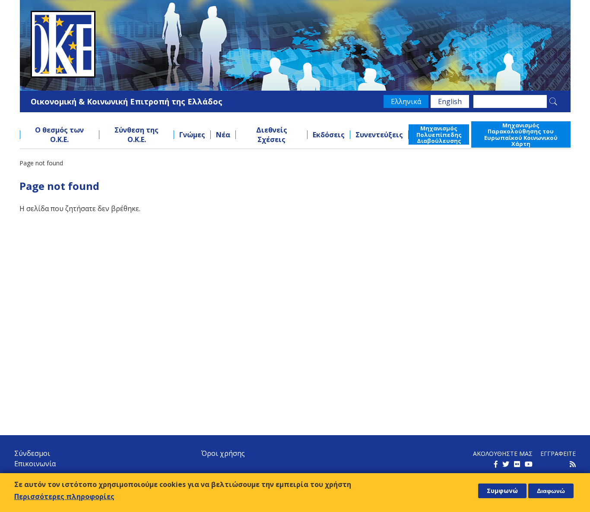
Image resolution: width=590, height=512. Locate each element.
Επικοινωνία (35, 463)
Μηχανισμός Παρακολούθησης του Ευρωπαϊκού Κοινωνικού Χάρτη (521, 134)
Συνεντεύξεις (379, 134)
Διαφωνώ (551, 490)
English (450, 101)
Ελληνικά (406, 101)
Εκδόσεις (329, 134)
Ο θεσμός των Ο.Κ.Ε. (59, 134)
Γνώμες (192, 134)
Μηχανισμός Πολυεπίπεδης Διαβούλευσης (439, 134)
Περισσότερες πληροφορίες (64, 496)
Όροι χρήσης (223, 453)
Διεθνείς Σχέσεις (271, 134)
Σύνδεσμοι (32, 453)
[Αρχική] (295, 44)
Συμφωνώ (502, 491)
